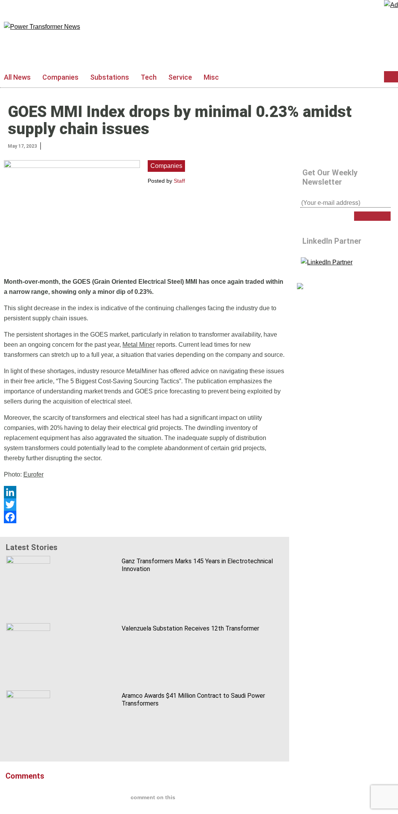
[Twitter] (144, 504)
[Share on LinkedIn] (47, 145)
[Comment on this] (72, 145)
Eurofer (33, 474)
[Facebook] (144, 517)
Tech (149, 77)
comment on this (153, 797)
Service (180, 77)
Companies (60, 77)
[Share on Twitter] (55, 145)
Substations (109, 77)
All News (17, 77)
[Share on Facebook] (64, 145)
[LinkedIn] (144, 492)
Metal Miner (138, 344)
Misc (211, 77)
